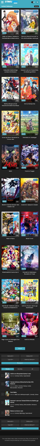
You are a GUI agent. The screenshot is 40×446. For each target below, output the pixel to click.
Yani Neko (13, 392)
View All (36, 6)
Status (29, 356)
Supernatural (27, 376)
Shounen (20, 387)
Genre (9, 356)
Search (20, 363)
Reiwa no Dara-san (16, 411)
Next (19, 348)
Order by (29, 359)
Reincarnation (13, 387)
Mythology (22, 413)
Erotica (21, 376)
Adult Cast (17, 394)
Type (10, 359)
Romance (34, 404)
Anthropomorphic (24, 394)
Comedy (17, 376)
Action (16, 386)
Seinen (36, 394)
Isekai (29, 386)
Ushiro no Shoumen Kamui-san (20, 374)
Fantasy (25, 386)
